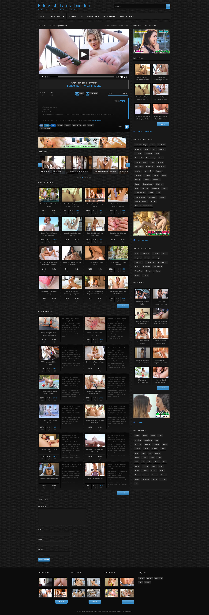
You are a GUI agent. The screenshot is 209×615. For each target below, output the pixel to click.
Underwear (152, 197)
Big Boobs (161, 145)
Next (128, 165)
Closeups (60, 125)
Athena (124, 25)
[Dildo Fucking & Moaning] (78, 582)
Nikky (154, 466)
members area (97, 120)
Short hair (159, 184)
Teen (158, 193)
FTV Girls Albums (109, 16)
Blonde (147, 149)
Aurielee (156, 444)
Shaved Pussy (76, 125)
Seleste (154, 475)
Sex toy (148, 271)
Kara (159, 457)
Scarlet (146, 475)
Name (40, 530)
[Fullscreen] (125, 77)
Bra (154, 149)
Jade (152, 457)
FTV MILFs (139, 422)
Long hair (138, 171)
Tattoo (151, 193)
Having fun (149, 167)
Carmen (137, 449)
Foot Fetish (138, 262)
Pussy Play (138, 271)
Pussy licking (158, 266)
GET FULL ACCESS (76, 16)
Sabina (153, 470)
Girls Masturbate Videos (144, 131)
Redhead (156, 180)
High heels (160, 167)
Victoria (163, 479)
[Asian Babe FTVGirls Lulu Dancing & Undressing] (45, 582)
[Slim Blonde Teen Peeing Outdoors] (112, 593)
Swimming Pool (140, 193)
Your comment (43, 506)
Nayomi (145, 466)
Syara (137, 479)
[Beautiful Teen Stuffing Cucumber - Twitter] (127, 127)
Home (42, 16)
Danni (163, 449)
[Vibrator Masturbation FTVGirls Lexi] (127, 593)
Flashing (160, 162)
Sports (137, 275)
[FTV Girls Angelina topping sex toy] (94, 582)
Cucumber (148, 153)
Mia (164, 462)
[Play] (42, 77)
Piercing (137, 180)
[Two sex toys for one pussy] (78, 593)
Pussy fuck (146, 266)
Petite (164, 175)
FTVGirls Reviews (142, 240)
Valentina (145, 479)
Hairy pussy (138, 167)
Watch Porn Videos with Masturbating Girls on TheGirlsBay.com (59, 10)
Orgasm (158, 171)
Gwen (137, 457)
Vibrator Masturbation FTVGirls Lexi (79, 165)
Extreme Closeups (141, 162)
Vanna (155, 479)
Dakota (154, 449)
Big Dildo (138, 149)
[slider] (82, 76)
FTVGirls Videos (93, 16)
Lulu (149, 462)
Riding (137, 184)
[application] (84, 54)
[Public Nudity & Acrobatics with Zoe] (45, 593)
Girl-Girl (141, 578)
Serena (163, 475)
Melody (156, 462)
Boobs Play (145, 253)
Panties (147, 175)
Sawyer (137, 475)
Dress (161, 158)
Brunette (162, 149)
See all (123, 306)
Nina (161, 466)
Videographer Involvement (143, 206)
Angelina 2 (148, 440)
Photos (149, 578)
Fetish (164, 253)
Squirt (164, 188)
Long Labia (148, 171)
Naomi (137, 466)
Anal (136, 253)
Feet (152, 162)
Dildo (157, 153)
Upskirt (162, 197)
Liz (143, 462)
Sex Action (158, 578)
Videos (147, 582)
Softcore (157, 271)
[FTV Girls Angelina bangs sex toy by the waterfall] (94, 593)
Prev (40, 165)
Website (40, 549)
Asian (152, 145)
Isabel (144, 457)
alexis (153, 436)
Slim (84, 125)
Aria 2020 (138, 444)
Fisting (147, 258)
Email (40, 539)
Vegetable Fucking (45, 128)
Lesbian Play (150, 262)
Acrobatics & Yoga (141, 145)
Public (137, 266)
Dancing (156, 253)
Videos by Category (55, 16)
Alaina (137, 436)
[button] (84, 54)
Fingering (138, 258)
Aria (157, 440)
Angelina (138, 440)
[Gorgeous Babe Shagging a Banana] (112, 582)
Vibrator (153, 201)
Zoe (136, 484)
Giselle (157, 453)
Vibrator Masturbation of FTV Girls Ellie (53, 165)
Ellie (143, 453)
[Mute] (121, 77)
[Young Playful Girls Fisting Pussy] (60, 582)
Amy (160, 436)
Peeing (155, 175)
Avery (165, 444)
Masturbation (162, 262)
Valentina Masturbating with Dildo (106, 165)
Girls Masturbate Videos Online (66, 6)
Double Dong (150, 158)
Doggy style (138, 158)
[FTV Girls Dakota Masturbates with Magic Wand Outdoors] (127, 582)
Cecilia (146, 449)
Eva (150, 453)
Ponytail (146, 180)
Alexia (145, 436)
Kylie (136, 462)
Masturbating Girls (126, 16)
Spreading (155, 188)
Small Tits (90, 125)
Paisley (144, 470)
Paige (137, 470)
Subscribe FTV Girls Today (84, 85)
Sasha (162, 470)
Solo (41, 125)
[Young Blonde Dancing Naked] (60, 593)
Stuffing (47, 125)
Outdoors (67, 125)
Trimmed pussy (140, 197)
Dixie (136, 453)
